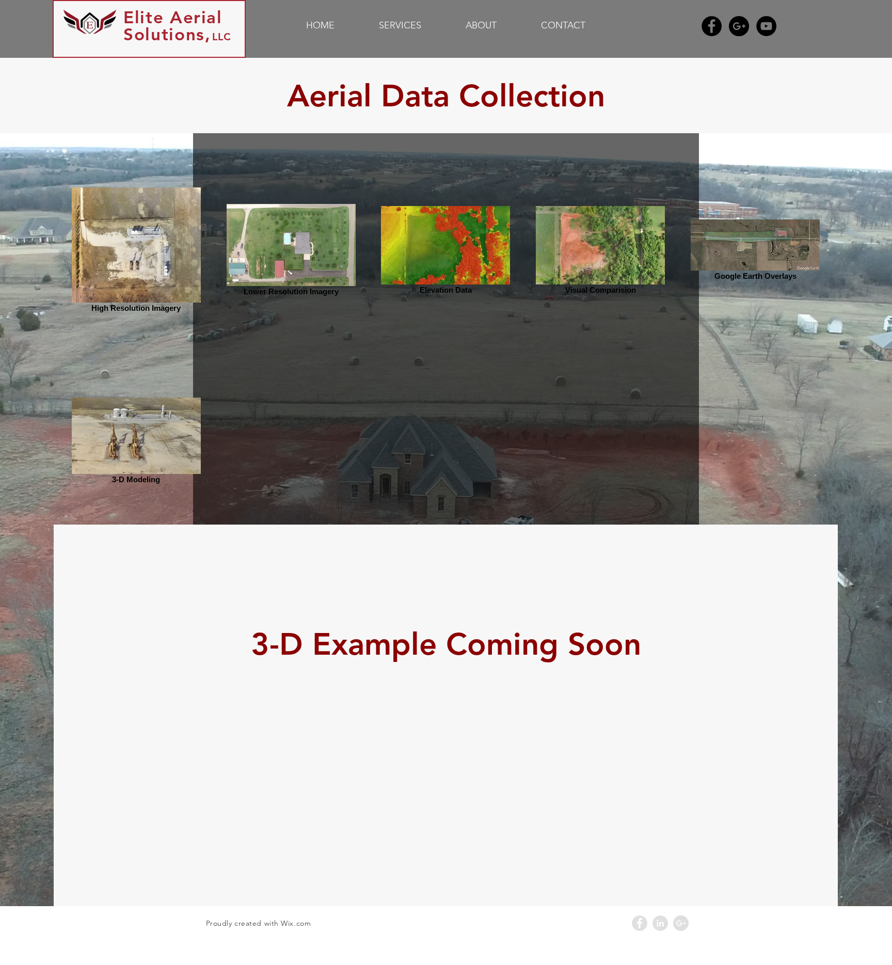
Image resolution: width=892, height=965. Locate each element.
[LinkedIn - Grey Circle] (660, 923)
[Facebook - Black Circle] (712, 26)
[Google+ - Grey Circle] (681, 923)
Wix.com (296, 923)
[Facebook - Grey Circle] (639, 923)
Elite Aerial (172, 17)
